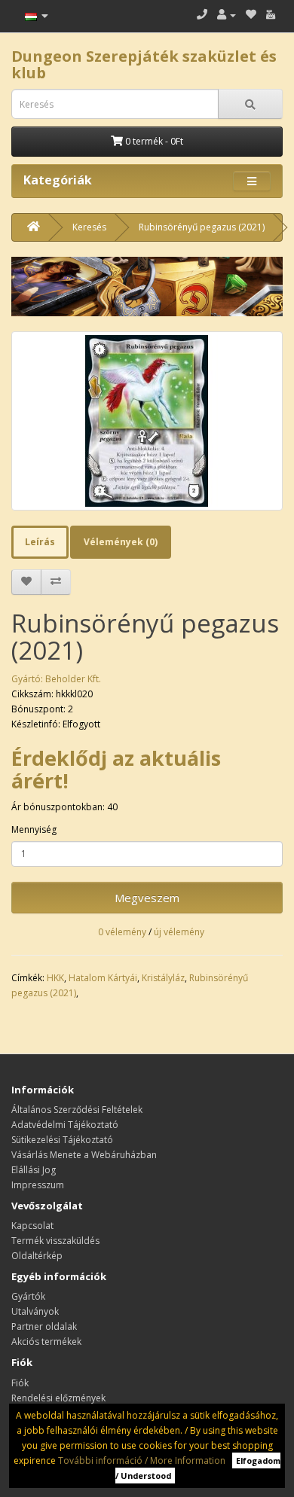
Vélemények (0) (121, 541)
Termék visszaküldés (55, 1240)
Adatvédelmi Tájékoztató (64, 1124)
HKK (55, 977)
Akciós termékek (46, 1341)
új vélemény (179, 931)
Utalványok (35, 1311)
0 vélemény (122, 931)
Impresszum (37, 1184)
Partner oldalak (44, 1326)
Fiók (20, 1383)
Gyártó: (28, 678)
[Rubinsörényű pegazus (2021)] (147, 421)
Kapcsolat (32, 1225)
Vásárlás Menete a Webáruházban (84, 1154)
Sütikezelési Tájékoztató (62, 1139)
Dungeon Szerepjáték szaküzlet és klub (144, 64)
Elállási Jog (33, 1169)
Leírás (40, 541)
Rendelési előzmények (58, 1398)
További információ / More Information (141, 1460)
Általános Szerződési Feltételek (76, 1109)
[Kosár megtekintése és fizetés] (270, 14)
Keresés (89, 227)
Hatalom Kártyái (103, 977)
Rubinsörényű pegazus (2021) (202, 227)
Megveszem (147, 897)
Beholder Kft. (73, 678)
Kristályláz (163, 977)
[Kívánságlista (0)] (251, 14)
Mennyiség (34, 829)
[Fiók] (226, 14)
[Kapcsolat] (202, 14)
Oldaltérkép (37, 1255)
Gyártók (28, 1296)
